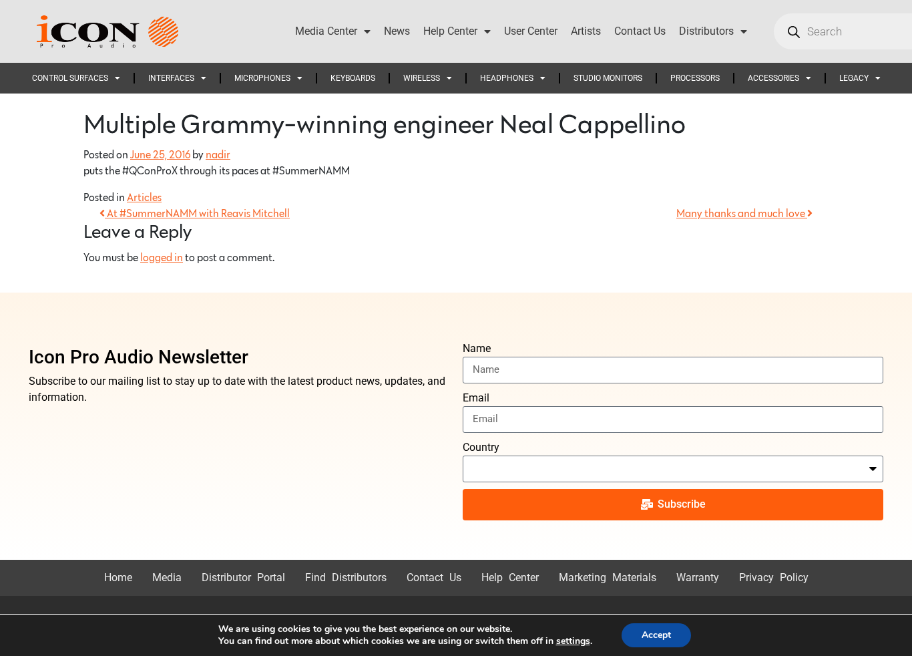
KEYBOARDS (352, 78)
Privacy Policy (774, 577)
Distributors (706, 31)
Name (477, 348)
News (397, 31)
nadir (218, 155)
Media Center (326, 31)
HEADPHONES (506, 78)
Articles (144, 197)
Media (167, 577)
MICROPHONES (262, 78)
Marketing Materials (607, 577)
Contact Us (640, 31)
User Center (530, 31)
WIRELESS (421, 78)
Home (118, 577)
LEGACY (854, 78)
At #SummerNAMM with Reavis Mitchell (197, 213)
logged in (161, 258)
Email (476, 397)
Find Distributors (346, 577)
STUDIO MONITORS (608, 78)
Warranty (697, 577)
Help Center (450, 31)
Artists (586, 31)
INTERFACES (171, 78)
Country (481, 447)
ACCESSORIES (773, 78)
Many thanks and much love (741, 213)
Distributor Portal (243, 577)
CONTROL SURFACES (70, 78)
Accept (656, 635)
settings (573, 641)
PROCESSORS (695, 78)
